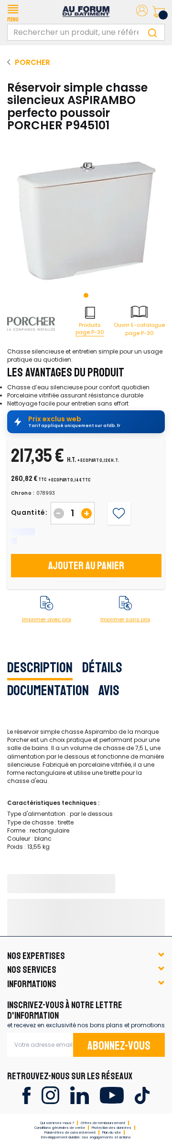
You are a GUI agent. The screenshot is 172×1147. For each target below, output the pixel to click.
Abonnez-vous (118, 1045)
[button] (13, 12)
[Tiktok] (142, 1095)
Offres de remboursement (103, 1123)
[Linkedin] (79, 1095)
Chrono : (23, 493)
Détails (102, 667)
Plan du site (111, 1132)
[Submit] (152, 32)
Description (40, 667)
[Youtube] (111, 1095)
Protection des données (111, 1128)
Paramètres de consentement (70, 1132)
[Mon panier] (158, 12)
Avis (108, 690)
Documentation (48, 690)
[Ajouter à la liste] (119, 513)
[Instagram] (50, 1095)
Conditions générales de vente (59, 1128)
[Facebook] (26, 1095)
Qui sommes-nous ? (57, 1123)
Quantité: (29, 512)
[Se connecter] (142, 12)
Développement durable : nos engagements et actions (86, 1137)
